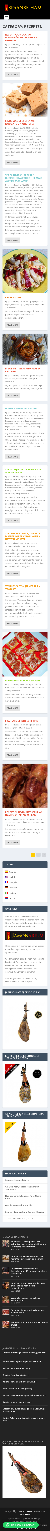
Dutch (11, 898)
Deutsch (12, 887)
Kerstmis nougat (34, 136)
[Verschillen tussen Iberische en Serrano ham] (5, 1299)
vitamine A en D (32, 490)
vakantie (25, 145)
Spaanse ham (24, 207)
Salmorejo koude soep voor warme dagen (23, 471)
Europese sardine (16, 479)
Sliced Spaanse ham (24, 204)
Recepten (38, 44)
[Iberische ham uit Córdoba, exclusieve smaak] (5, 1324)
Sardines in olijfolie (12, 546)
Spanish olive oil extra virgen (16, 1402)
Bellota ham (38, 190)
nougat (8, 139)
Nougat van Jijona (18, 139)
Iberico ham (10, 199)
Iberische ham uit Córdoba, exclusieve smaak (29, 1323)
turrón (18, 145)
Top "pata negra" (29, 210)
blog (16, 131)
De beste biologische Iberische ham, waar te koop (28, 1311)
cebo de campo (38, 193)
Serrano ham (10, 204)
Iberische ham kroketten (21, 408)
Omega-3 (38, 482)
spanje (24, 142)
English (12, 877)
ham (32, 44)
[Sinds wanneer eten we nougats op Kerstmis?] (25, 100)
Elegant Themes (24, 1511)
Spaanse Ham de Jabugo (17, 1180)
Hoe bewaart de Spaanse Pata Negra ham (23, 1197)
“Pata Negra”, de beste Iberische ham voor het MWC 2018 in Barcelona (23, 178)
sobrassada (37, 204)
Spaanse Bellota (11, 207)
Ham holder (28, 196)
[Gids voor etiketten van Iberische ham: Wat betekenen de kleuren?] (5, 1258)
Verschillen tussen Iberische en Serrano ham (25, 1299)
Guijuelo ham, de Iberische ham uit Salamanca (22, 1187)
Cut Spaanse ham (12, 196)
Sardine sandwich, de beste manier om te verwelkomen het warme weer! (22, 536)
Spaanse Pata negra (13, 142)
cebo (29, 193)
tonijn (27, 304)
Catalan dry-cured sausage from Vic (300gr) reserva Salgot (23, 1410)
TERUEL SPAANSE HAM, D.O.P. (19, 1218)
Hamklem (38, 196)
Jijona (18, 136)
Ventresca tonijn (11, 596)
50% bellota (10, 188)
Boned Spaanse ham (18, 193)
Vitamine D (9, 493)
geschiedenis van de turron (25, 133)
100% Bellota (36, 185)
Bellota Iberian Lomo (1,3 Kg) (16, 1368)
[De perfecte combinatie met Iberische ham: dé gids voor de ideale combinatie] (5, 1270)
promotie (30, 139)
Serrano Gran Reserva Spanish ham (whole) (23, 1395)
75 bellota (19, 188)
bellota (30, 190)
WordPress (25, 1514)
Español (12, 872)
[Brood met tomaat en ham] (25, 654)
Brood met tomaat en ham (22, 680)
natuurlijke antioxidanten (24, 482)
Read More (12, 74)
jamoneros (30, 199)
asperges (35, 301)
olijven (7, 304)
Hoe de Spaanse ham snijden (19, 1205)
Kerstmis (24, 136)
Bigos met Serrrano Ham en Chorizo (23, 370)
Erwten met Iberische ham (21, 720)
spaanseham (13, 44)
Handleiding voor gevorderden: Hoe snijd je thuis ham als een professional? (28, 1286)
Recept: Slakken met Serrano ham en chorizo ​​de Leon (23, 814)
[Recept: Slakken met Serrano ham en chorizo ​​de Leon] (25, 786)
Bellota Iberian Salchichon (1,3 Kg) (18, 1381)
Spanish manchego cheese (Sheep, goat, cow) (24, 1352)
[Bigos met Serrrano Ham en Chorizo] (25, 349)
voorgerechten (11, 213)
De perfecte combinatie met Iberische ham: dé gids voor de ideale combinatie (29, 1271)
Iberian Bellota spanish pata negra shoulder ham (23, 1419)
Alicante (35, 128)
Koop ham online (39, 1525)
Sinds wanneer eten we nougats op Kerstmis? (20, 122)
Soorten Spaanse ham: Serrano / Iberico (24, 1212)
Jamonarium (10, 136)
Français (12, 882)
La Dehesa (39, 199)
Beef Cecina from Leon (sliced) (17, 1388)
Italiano (12, 893)
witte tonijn (34, 304)
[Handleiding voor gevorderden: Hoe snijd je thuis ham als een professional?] (5, 1285)
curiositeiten (23, 131)
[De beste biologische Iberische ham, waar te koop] (5, 1312)
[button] (21, 1525)
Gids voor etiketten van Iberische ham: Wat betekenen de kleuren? (27, 1257)
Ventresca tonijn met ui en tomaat (22, 588)
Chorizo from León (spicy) (14, 1375)
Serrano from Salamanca (31, 202)
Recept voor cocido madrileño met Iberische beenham (21, 37)
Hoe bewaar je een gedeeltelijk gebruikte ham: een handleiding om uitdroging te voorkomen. (28, 1244)
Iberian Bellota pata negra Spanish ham (22, 1361)
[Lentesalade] (25, 271)
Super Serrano (33, 142)
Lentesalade (13, 297)
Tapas (21, 304)
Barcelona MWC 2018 (18, 190)
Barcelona (9, 131)
